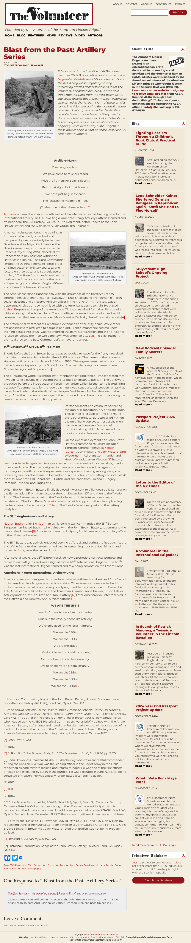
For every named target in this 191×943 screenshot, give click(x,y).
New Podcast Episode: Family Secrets (156, 350)
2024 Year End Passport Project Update (157, 708)
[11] (34, 531)
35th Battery (35, 865)
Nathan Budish (14, 523)
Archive (146, 4)
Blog (21, 35)
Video (80, 35)
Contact (131, 4)
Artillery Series (74, 865)
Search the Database (158, 880)
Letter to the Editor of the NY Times (155, 484)
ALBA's (136, 862)
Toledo (53, 505)
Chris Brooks (15, 65)
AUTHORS (95, 35)
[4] (123, 317)
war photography (31, 868)
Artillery (60, 865)
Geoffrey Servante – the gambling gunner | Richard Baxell (41, 893)
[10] (54, 483)
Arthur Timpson (15, 309)
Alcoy (21, 550)
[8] (113, 433)
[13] (77, 686)
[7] (100, 379)
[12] (73, 595)
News (51, 35)
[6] (50, 369)
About (117, 4)
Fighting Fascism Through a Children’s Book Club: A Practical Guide (155, 138)
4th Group (49, 865)
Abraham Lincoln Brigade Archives (101, 934)
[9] (109, 459)
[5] (94, 335)
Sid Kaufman (42, 523)
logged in (22, 925)
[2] (92, 226)
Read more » (143, 183)
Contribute (163, 4)
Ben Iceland (91, 865)
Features (36, 35)
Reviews (65, 35)
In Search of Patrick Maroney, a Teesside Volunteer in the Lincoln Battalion (157, 632)
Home (9, 35)
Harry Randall (106, 865)
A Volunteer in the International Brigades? (157, 553)
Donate (180, 4)
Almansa (10, 214)
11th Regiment (18, 865)
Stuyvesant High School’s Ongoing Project (151, 272)
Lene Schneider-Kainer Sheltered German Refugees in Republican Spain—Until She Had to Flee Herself (157, 203)
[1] (88, 207)
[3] (49, 287)
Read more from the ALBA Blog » (154, 845)
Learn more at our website (150, 90)
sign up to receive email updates (158, 92)
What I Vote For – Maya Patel (156, 780)
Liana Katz (36, 65)
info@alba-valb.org (157, 107)
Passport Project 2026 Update (155, 419)
